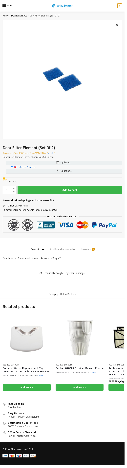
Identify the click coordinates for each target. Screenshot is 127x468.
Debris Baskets (19, 15)
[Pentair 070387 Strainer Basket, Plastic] (80, 338)
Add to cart (69, 190)
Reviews (86, 249)
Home (6, 15)
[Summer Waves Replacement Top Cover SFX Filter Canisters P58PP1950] (27, 338)
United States (27, 167)
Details (51, 153)
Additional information (63, 249)
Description (37, 249)
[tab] (37, 246)
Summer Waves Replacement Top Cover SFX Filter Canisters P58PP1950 (26, 369)
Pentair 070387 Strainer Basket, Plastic (80, 368)
